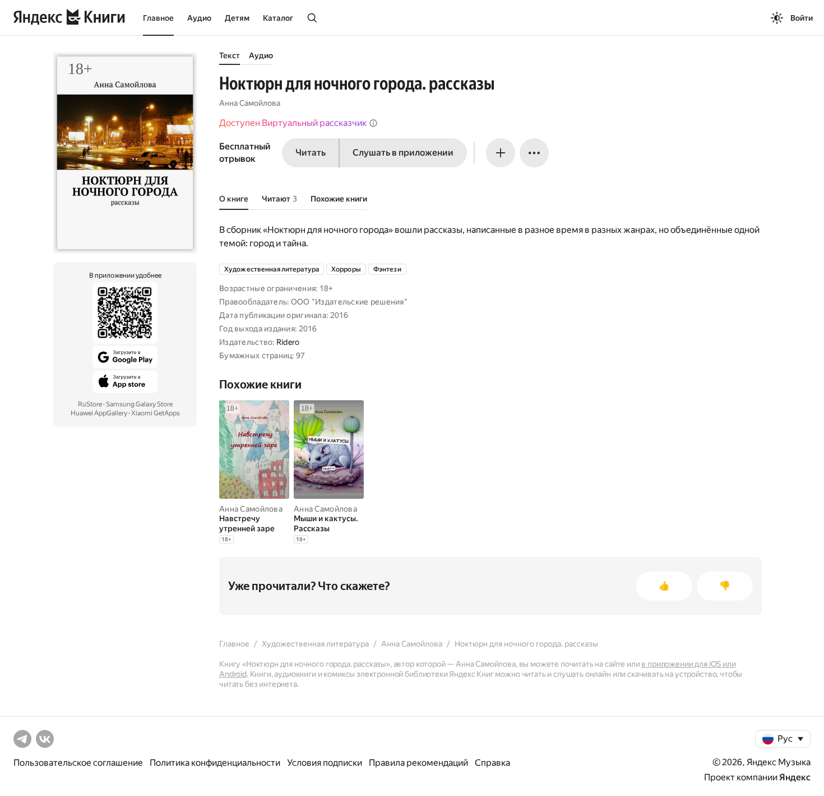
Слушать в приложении (403, 152)
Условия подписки (324, 762)
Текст (229, 55)
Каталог (278, 17)
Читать (310, 152)
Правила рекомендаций (418, 762)
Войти (801, 17)
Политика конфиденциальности (215, 762)
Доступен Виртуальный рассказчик (293, 123)
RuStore (90, 404)
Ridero (288, 342)
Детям (237, 17)
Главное (158, 17)
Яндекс (795, 777)
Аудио (199, 17)
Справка (492, 762)
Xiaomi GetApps (155, 413)
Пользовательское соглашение (78, 762)
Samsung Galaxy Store (139, 404)
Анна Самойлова (249, 103)
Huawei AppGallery (99, 413)
